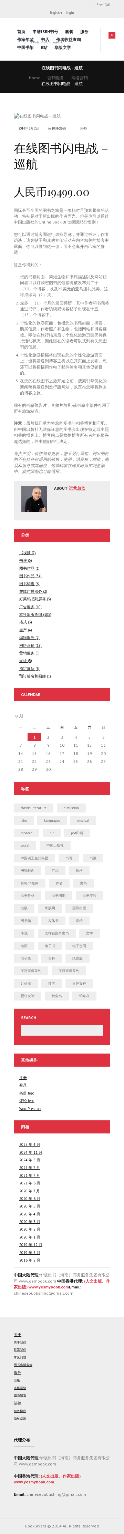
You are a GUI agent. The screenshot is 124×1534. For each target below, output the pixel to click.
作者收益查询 (68, 39)
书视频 (25, 552)
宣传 (79, 921)
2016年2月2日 (28, 128)
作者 (59, 883)
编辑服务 (26, 637)
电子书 (50, 946)
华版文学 (62, 47)
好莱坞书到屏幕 (32, 599)
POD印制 (77, 833)
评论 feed (26, 1100)
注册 (23, 1077)
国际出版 (79, 908)
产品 (55, 870)
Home (34, 77)
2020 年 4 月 (29, 1214)
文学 (89, 933)
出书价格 (27, 895)
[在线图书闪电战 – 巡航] (62, 116)
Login (70, 12)
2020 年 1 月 (29, 1237)
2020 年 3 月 (29, 1221)
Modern (26, 833)
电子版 (26, 958)
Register (56, 12)
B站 (44, 47)
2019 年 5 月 (29, 1252)
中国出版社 (55, 845)
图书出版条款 (23, 1365)
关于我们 (20, 1342)
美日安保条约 (31, 970)
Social (25, 845)
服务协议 (20, 1411)
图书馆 (26, 921)
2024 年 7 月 (29, 1167)
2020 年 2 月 (29, 1229)
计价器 (26, 983)
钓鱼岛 (57, 996)
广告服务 (26, 606)
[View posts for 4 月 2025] (89, 715)
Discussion (71, 808)
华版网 (50, 908)
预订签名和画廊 (32, 676)
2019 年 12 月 (30, 1244)
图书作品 (26, 568)
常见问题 (20, 1357)
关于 (17, 1334)
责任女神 (79, 983)
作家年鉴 (25, 39)
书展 (93, 858)
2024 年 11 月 (30, 1152)
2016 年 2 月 (29, 1260)
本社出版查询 (30, 614)
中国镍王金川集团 (34, 858)
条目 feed (26, 1093)
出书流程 (89, 895)
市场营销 (20, 1388)
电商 (24, 946)
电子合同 (79, 946)
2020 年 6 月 (29, 1198)
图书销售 (26, 583)
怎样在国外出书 (57, 933)
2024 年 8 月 (29, 1160)
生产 (23, 630)
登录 (23, 1085)
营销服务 (56, 77)
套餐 (69, 31)
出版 (24, 908)
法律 (17, 1403)
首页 (21, 31)
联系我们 (20, 1350)
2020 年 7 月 (29, 1191)
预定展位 (26, 668)
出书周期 (58, 895)
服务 (84, 31)
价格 (79, 870)
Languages (52, 820)
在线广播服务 (30, 591)
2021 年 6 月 (29, 1183)
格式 (23, 622)
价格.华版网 (30, 883)
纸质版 (77, 958)
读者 (51, 983)
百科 (51, 958)
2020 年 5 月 (29, 1206)
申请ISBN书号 (45, 31)
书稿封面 (27, 870)
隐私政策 (20, 1418)
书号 (68, 858)
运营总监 (77, 488)
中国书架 (25, 47)
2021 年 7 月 (29, 1175)
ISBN (24, 820)
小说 (24, 933)
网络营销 (79, 77)
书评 (23, 560)
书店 (45, 39)
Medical (83, 820)
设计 (23, 660)
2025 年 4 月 (29, 1144)
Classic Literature (33, 808)
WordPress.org (30, 1108)
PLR (52, 833)
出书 (83, 883)
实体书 (53, 921)
